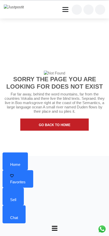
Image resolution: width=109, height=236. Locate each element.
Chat (14, 217)
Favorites (18, 182)
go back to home (54, 125)
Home (15, 164)
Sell (13, 200)
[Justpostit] (16, 7)
